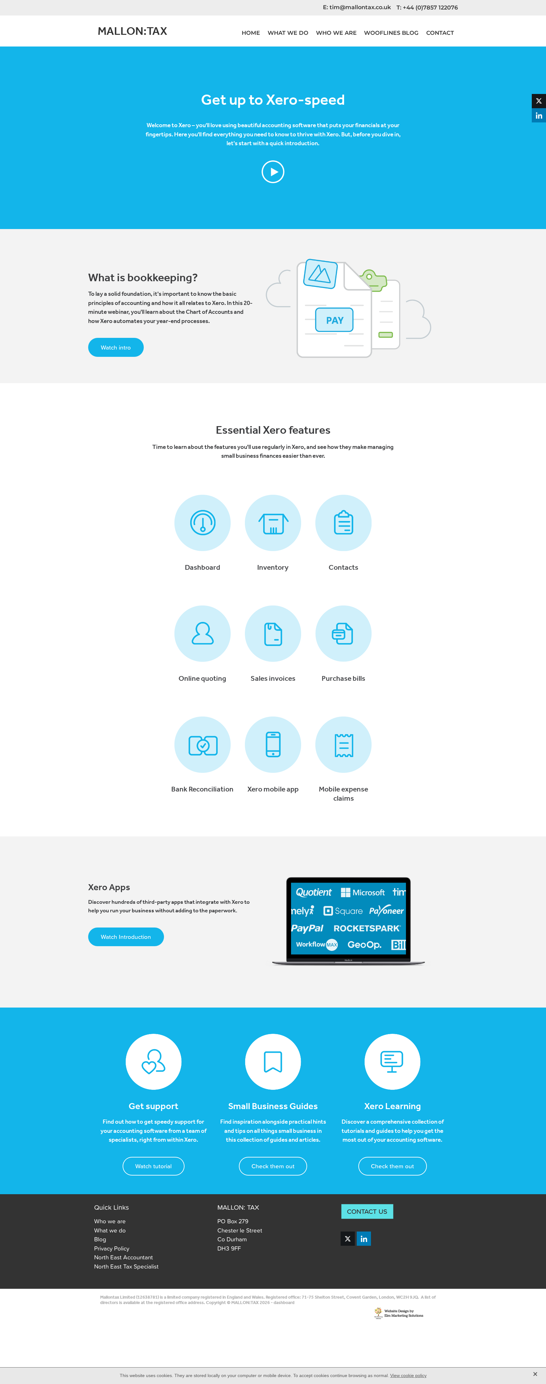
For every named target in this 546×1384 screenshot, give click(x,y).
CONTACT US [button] (367, 1211)
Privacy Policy (111, 1248)
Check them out (273, 1166)
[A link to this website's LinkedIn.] (539, 115)
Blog (100, 1239)
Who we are (110, 1221)
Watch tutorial (153, 1166)
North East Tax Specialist (126, 1266)
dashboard (284, 1303)
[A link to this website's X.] (539, 101)
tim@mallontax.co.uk (360, 7)
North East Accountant (123, 1257)
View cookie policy (408, 1375)
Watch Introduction (126, 936)
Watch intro (116, 347)
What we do (110, 1230)
